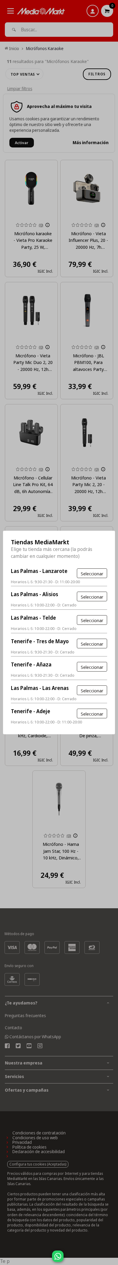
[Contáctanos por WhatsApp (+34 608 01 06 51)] (112, 1259)
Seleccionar (92, 574)
